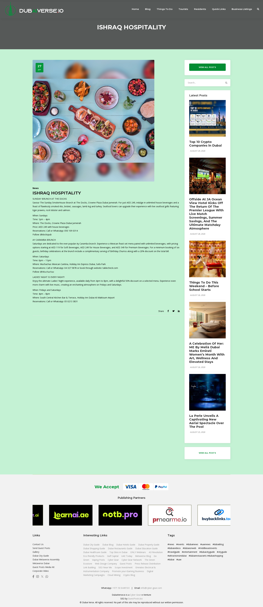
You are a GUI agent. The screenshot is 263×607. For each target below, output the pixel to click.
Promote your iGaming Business (128, 571)
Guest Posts (126, 563)
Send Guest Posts (41, 548)
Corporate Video (41, 570)
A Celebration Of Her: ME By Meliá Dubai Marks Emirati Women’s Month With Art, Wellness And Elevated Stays (206, 353)
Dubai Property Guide (148, 544)
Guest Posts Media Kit (43, 567)
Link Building (89, 567)
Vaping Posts (98, 559)
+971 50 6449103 (121, 587)
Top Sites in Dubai (118, 552)
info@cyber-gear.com (151, 587)
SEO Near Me (105, 567)
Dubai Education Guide (146, 548)
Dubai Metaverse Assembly (46, 559)
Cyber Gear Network (132, 559)
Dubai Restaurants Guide (120, 548)
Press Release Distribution (148, 563)
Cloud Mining (114, 575)
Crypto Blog (129, 575)
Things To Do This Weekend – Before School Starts (204, 286)
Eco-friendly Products (94, 556)
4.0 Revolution (156, 552)
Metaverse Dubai (41, 563)
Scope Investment (124, 567)
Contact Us (38, 544)
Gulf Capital (113, 556)
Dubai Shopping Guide (94, 548)
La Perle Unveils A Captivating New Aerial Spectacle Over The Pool (206, 421)
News (36, 188)
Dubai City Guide (41, 555)
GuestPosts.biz (135, 598)
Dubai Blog (108, 544)
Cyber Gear (113, 559)
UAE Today (127, 556)
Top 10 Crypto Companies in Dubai (205, 143)
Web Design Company (106, 563)
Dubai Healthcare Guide (95, 552)
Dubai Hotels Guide (126, 544)
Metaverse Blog (143, 556)
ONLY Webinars (138, 552)
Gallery (36, 551)
